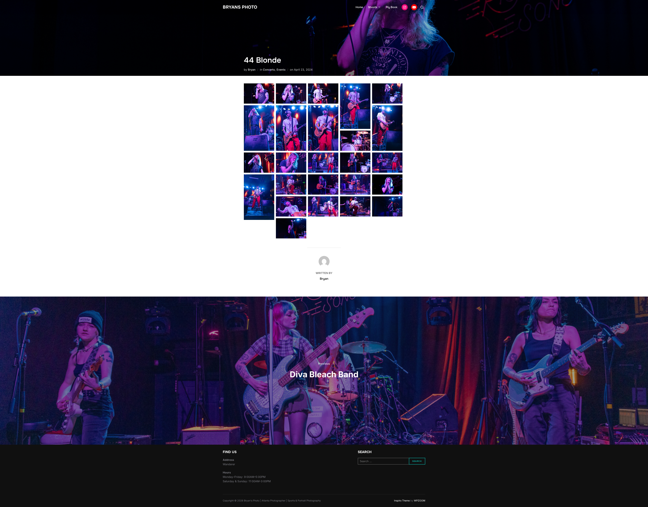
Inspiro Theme (402, 500)
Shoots (372, 7)
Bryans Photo (240, 7)
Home (359, 7)
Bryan (251, 69)
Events (281, 69)
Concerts (269, 69)
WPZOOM (419, 500)
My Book (391, 7)
